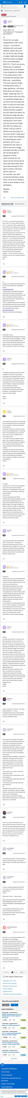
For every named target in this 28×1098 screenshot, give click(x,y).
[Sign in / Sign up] (19, 2)
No (5, 1004)
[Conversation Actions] (24, 26)
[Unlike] (4, 197)
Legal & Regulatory (6, 1087)
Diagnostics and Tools (9, 981)
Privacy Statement (6, 1075)
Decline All (17, 1096)
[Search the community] (24, 6)
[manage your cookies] (2, 1064)
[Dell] (1, 10)
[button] (4, 1020)
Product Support (8, 989)
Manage (2, 1096)
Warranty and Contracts (10, 986)
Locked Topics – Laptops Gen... (12, 10)
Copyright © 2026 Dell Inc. (9, 1068)
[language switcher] (21, 2)
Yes (14, 1004)
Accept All (24, 1096)
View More (14, 1058)
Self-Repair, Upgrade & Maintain (12, 994)
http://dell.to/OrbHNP (7, 310)
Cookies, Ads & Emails (8, 1084)
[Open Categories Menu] (25, 2)
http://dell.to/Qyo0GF (7, 289)
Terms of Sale (5, 1072)
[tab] (7, 204)
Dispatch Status (7, 991)
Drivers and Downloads (10, 983)
